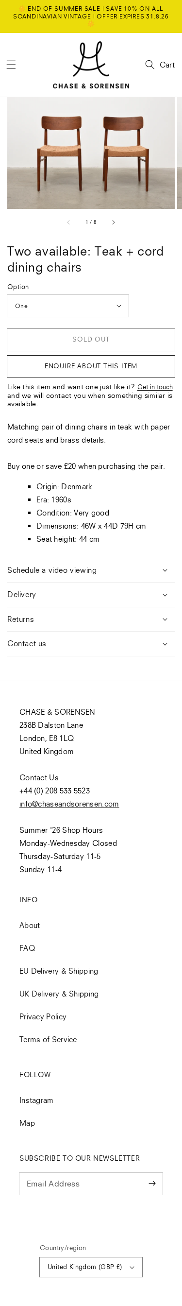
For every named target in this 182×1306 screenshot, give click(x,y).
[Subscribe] (152, 1183)
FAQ (27, 948)
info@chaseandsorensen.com (69, 803)
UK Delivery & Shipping (59, 993)
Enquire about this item (91, 366)
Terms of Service (48, 1039)
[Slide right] (113, 222)
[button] (11, 64)
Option (18, 287)
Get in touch (155, 387)
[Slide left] (69, 222)
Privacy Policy (42, 1016)
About (29, 925)
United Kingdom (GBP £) (85, 1267)
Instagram (36, 1100)
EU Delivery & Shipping (59, 970)
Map (27, 1122)
